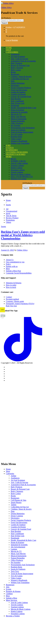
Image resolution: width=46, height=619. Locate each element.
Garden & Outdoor (18, 92)
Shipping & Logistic (18, 179)
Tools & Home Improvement (22, 132)
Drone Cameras (17, 516)
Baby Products (16, 63)
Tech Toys (15, 571)
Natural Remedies (18, 121)
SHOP (8, 50)
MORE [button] (9, 157)
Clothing (9, 594)
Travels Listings (17, 172)
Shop (8, 471)
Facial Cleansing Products (21, 88)
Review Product (12, 218)
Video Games (16, 139)
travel (8, 213)
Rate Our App (11, 306)
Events (8, 589)
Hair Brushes (16, 99)
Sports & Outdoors (18, 130)
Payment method (12, 299)
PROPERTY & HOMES (15, 154)
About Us (9, 260)
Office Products (17, 123)
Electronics (15, 85)
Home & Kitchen (17, 110)
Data (12, 81)
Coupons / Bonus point (15, 301)
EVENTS (10, 148)
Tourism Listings (17, 165)
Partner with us (12, 266)
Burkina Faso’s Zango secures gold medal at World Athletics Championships (23, 235)
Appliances (15, 54)
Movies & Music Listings (20, 174)
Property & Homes (13, 591)
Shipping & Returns (13, 283)
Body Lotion (16, 70)
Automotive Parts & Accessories (23, 61)
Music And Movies (18, 116)
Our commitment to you (15, 262)
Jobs (7, 587)
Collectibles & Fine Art (20, 79)
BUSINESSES (12, 150)
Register (15, 40)
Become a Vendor (13, 616)
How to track (11, 287)
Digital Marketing (18, 83)
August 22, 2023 (7, 250)
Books (13, 72)
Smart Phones (16, 502)
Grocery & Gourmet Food (21, 96)
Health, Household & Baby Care (23, 108)
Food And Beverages (19, 90)
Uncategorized (11, 211)
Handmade (15, 105)
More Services (11, 600)
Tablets (13, 505)
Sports (3, 226)
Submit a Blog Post (13, 271)
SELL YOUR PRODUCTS (22, 177)
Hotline (9, 27)
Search (4, 23)
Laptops (14, 549)
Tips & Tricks (11, 216)
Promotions (10, 220)
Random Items (16, 137)
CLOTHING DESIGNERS (17, 152)
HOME (9, 48)
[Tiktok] (23, 361)
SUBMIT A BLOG (18, 161)
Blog (8, 269)
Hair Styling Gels (17, 103)
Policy (8, 264)
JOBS (8, 145)
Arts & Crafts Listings (19, 163)
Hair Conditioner (17, 101)
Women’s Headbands (19, 141)
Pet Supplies (15, 125)
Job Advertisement (18, 547)
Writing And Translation (20, 143)
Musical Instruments (18, 119)
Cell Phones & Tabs (18, 500)
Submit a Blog (11, 598)
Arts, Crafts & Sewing (19, 59)
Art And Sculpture (18, 56)
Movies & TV (16, 114)
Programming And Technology (23, 128)
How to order (11, 285)
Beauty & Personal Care (20, 65)
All (7, 209)
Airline (13, 476)
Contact (9, 297)
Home (8, 469)
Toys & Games (16, 134)
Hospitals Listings (18, 170)
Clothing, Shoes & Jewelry (21, 76)
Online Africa (6, 7)
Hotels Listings (16, 168)
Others (8, 222)
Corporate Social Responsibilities (19, 273)
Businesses (15, 74)
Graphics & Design (18, 94)
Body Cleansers (17, 68)
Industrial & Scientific (19, 112)
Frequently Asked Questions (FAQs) (20, 304)
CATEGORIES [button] (12, 52)
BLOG (13, 159)
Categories (10, 473)
